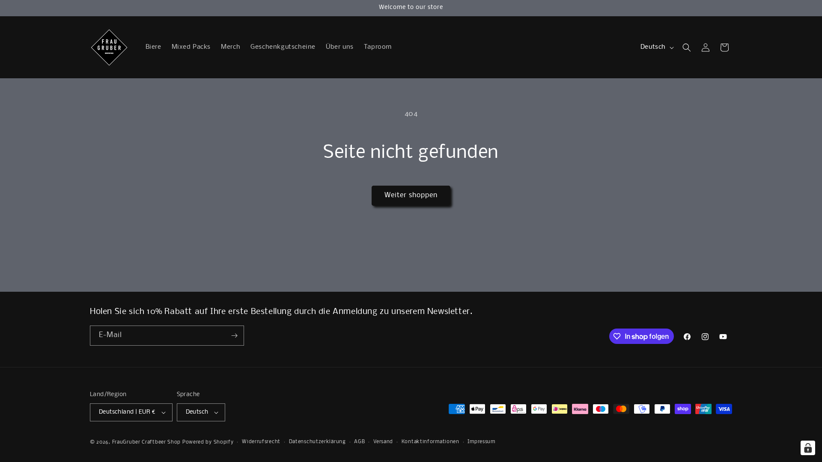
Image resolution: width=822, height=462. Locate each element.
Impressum (481, 441)
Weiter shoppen (411, 195)
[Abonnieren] (234, 336)
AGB (359, 441)
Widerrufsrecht (261, 441)
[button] (686, 47)
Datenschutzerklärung (317, 441)
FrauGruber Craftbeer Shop (146, 442)
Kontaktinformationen (430, 441)
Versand (383, 441)
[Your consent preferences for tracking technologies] (808, 448)
